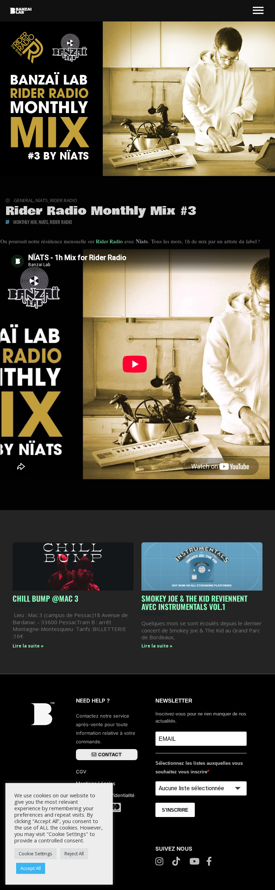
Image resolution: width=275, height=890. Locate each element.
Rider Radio (109, 241)
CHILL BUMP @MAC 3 (45, 598)
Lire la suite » (28, 646)
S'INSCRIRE (175, 810)
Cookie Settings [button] (35, 853)
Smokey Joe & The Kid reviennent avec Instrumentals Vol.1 (194, 602)
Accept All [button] (30, 868)
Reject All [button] (74, 853)
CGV (82, 771)
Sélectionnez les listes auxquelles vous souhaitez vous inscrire (199, 767)
